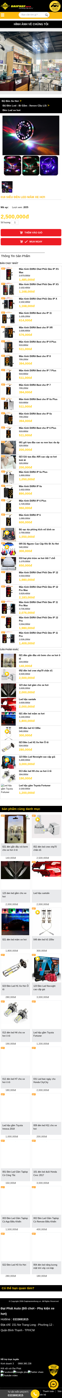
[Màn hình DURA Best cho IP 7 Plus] (8, 375)
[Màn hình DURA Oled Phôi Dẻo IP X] (8, 303)
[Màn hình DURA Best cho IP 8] (8, 361)
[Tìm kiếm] (46, 15)
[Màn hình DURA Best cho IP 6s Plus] (8, 404)
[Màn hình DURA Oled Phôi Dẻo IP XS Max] (8, 274)
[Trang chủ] (18, 6)
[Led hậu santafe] (8, 704)
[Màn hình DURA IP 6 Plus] (8, 505)
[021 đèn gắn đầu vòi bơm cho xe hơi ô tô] (8, 660)
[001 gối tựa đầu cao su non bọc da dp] (8, 447)
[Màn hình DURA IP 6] (8, 520)
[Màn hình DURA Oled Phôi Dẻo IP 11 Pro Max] (8, 607)
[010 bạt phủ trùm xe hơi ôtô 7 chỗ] (8, 563)
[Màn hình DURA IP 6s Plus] (8, 477)
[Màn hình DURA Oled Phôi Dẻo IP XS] (8, 289)
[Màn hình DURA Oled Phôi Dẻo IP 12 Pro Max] (8, 592)
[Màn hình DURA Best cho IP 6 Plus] (8, 433)
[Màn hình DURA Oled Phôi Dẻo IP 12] (8, 577)
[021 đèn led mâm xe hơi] (8, 718)
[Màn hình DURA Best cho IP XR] (8, 332)
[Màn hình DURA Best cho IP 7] (8, 390)
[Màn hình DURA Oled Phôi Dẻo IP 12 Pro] (8, 622)
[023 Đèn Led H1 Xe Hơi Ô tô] (8, 747)
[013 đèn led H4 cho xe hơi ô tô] (8, 776)
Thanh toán (48, 1391)
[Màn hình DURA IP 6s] (8, 491)
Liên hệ (42, 1394)
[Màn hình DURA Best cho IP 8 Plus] (8, 347)
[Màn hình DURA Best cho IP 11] (8, 318)
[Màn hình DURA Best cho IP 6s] (8, 418)
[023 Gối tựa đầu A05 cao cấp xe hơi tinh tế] (8, 461)
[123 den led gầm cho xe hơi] (8, 690)
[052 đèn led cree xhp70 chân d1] (46, 826)
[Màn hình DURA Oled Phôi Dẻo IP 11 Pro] (8, 638)
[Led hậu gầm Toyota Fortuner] (8, 788)
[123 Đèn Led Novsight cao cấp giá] (46, 968)
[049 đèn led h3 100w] (46, 921)
